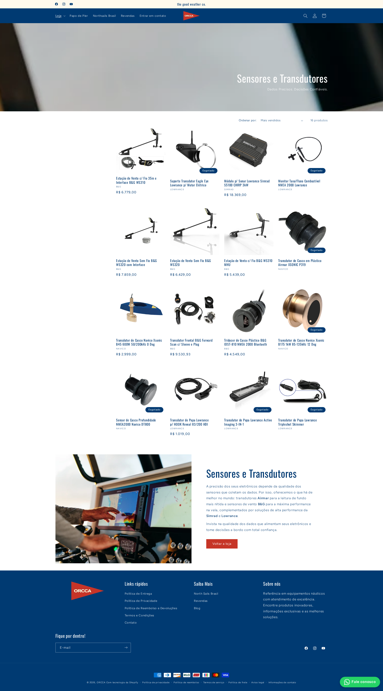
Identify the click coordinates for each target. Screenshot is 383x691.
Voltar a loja (221, 544)
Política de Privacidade (141, 601)
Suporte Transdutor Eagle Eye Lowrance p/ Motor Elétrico (189, 183)
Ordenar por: (248, 120)
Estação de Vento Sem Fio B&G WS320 (190, 263)
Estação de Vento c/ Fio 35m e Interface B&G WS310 (136, 180)
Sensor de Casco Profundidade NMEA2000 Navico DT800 (136, 422)
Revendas (201, 601)
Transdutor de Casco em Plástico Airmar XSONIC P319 (299, 263)
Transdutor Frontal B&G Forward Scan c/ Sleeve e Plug (191, 342)
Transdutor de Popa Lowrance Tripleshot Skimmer (297, 422)
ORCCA (101, 682)
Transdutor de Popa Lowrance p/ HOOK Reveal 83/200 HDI (189, 422)
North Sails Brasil (206, 593)
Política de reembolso (186, 682)
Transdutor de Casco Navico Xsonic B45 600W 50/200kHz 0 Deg (139, 342)
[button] (60, 15)
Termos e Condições (139, 615)
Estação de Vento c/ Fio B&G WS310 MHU (248, 263)
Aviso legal (257, 682)
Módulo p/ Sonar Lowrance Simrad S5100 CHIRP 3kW (246, 183)
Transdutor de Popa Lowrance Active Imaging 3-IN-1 (248, 422)
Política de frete (237, 682)
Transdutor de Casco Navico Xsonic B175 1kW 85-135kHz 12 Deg (301, 342)
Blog (197, 608)
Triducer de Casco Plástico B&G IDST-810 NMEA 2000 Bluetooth (245, 342)
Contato (131, 623)
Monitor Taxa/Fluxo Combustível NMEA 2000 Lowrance (299, 183)
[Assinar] (125, 647)
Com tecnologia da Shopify (122, 682)
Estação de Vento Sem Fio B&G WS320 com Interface (136, 263)
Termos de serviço (213, 682)
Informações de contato (282, 682)
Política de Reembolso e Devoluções (151, 608)
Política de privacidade (155, 682)
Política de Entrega (138, 593)
